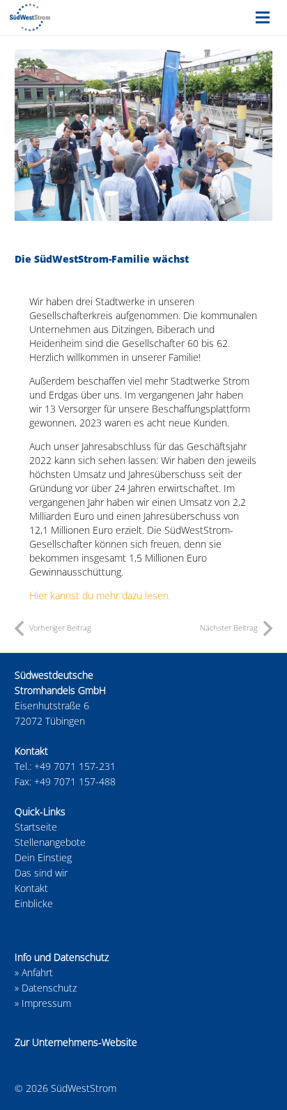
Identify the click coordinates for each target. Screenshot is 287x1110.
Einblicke (34, 903)
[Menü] (262, 17)
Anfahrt (37, 972)
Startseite (36, 826)
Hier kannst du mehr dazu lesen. (100, 595)
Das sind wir (41, 872)
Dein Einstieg (43, 857)
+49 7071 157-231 (75, 766)
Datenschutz (49, 987)
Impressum (46, 1003)
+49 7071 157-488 (75, 781)
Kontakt (31, 888)
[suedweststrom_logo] (30, 17)
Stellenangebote (50, 842)
